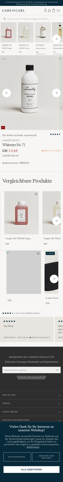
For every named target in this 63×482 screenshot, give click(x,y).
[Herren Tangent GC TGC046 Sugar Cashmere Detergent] (9, 32)
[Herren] (23, 272)
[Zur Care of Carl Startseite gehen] (13, 10)
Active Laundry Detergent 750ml (41, 48)
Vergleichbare (27, 181)
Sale (4, 59)
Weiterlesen (33, 447)
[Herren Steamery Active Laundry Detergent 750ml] (43, 32)
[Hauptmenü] (58, 10)
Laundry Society (11, 140)
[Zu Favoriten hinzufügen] (35, 194)
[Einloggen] (45, 10)
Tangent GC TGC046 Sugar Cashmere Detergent (17, 238)
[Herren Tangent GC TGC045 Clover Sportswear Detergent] (26, 32)
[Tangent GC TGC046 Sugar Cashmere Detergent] (21, 236)
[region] (31, 329)
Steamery (40, 45)
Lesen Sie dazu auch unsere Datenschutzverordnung (31, 377)
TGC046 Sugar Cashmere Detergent (8, 48)
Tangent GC (7, 45)
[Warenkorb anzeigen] (54, 10)
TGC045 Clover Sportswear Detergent (24, 48)
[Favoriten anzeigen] (49, 10)
